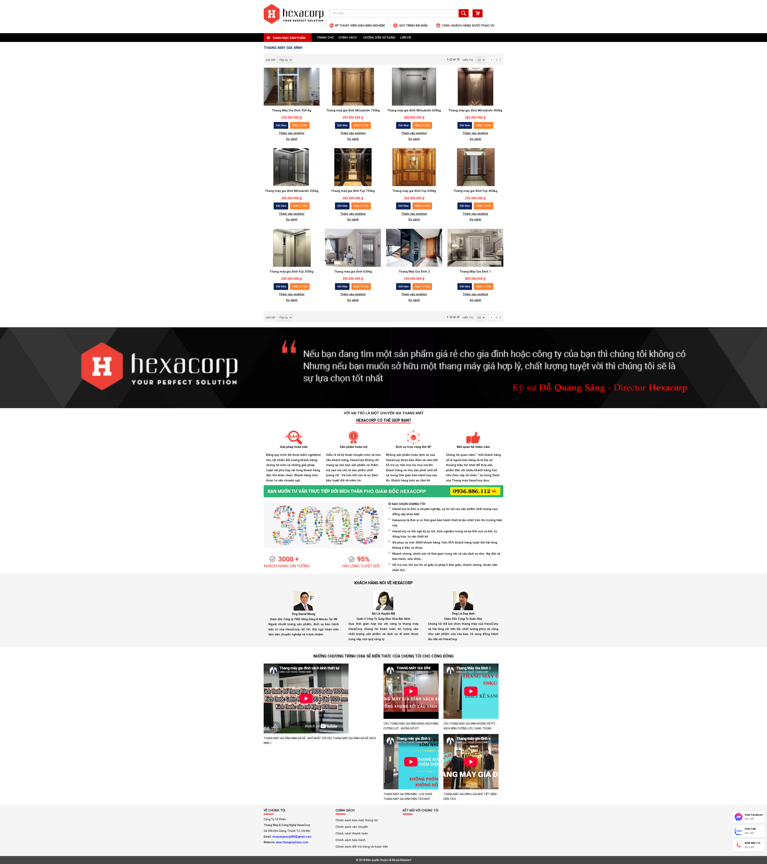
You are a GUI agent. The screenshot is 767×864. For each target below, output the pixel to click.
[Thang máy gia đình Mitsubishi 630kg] (414, 87)
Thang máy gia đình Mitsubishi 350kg (291, 191)
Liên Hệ (405, 37)
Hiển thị (468, 60)
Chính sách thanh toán (352, 833)
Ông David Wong (303, 614)
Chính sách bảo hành (351, 840)
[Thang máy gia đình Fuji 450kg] (475, 167)
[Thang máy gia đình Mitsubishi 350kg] (292, 167)
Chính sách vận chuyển (352, 827)
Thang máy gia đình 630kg (353, 271)
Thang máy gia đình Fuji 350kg (291, 271)
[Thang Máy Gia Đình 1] (475, 248)
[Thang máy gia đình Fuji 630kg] (414, 167)
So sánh (291, 139)
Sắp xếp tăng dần (296, 60)
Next (500, 60)
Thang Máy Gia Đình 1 (475, 271)
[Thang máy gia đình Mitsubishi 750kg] (353, 87)
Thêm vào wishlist (291, 133)
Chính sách (349, 37)
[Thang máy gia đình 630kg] (353, 248)
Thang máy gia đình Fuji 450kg (475, 191)
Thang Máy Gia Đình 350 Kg (291, 110)
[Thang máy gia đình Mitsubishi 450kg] (475, 87)
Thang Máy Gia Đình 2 (414, 271)
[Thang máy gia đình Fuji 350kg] (292, 248)
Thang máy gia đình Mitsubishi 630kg (414, 110)
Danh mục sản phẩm (288, 38)
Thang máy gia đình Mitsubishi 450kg (475, 110)
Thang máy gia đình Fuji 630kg (414, 191)
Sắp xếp (270, 60)
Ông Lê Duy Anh (463, 613)
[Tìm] (464, 13)
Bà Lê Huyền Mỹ (383, 613)
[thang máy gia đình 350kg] (292, 87)
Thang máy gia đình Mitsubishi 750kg (353, 110)
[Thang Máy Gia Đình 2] (414, 248)
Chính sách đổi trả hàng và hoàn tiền (362, 846)
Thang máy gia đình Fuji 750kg (353, 191)
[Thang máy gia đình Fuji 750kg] (353, 167)
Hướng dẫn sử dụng (379, 37)
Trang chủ (325, 37)
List (310, 60)
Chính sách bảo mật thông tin (357, 820)
